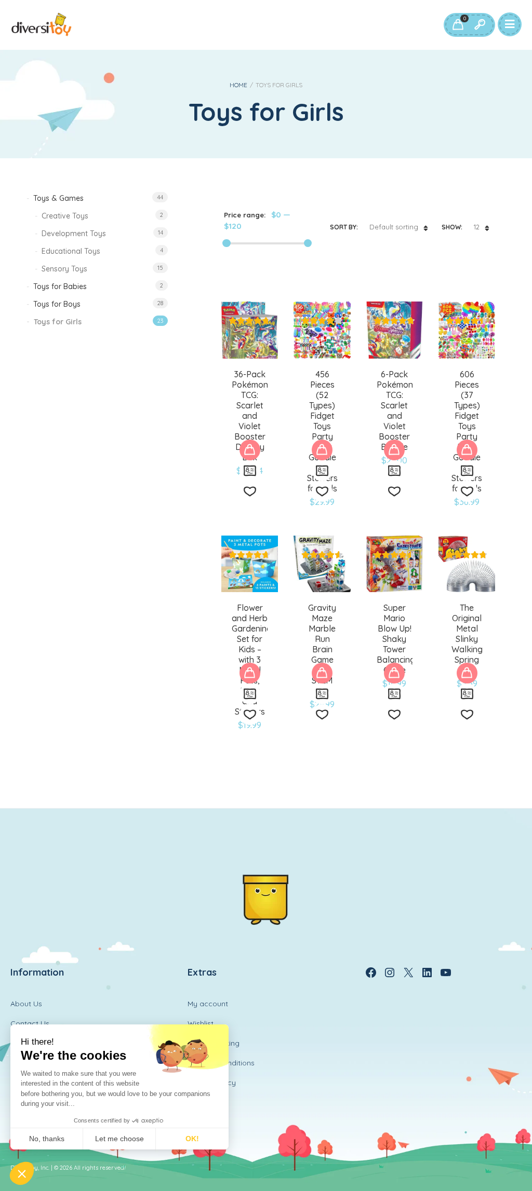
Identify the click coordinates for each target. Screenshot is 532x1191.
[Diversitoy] (41, 25)
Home (238, 85)
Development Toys (74, 233)
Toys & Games (58, 198)
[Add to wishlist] (250, 491)
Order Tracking (214, 1043)
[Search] (479, 24)
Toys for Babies (60, 286)
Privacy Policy (212, 1082)
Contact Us (29, 1023)
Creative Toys (65, 216)
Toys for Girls (58, 321)
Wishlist (201, 1023)
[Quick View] (250, 470)
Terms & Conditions (221, 1062)
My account (208, 1003)
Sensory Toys (64, 268)
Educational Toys (71, 251)
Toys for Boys (57, 304)
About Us (26, 1003)
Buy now (250, 450)
